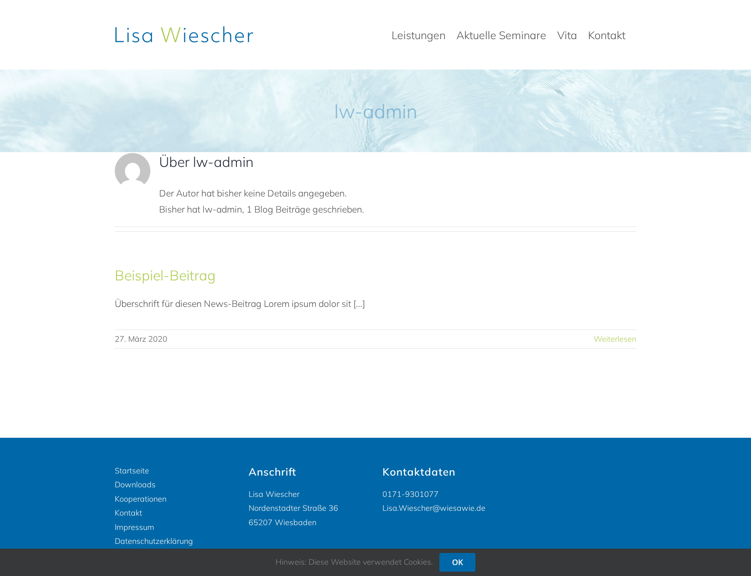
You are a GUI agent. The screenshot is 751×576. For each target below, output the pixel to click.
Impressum (134, 527)
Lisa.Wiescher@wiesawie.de (433, 508)
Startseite (132, 471)
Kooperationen (140, 499)
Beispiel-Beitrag (165, 275)
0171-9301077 (410, 494)
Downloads (135, 484)
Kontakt (128, 513)
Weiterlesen (615, 339)
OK (457, 562)
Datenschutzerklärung (154, 541)
